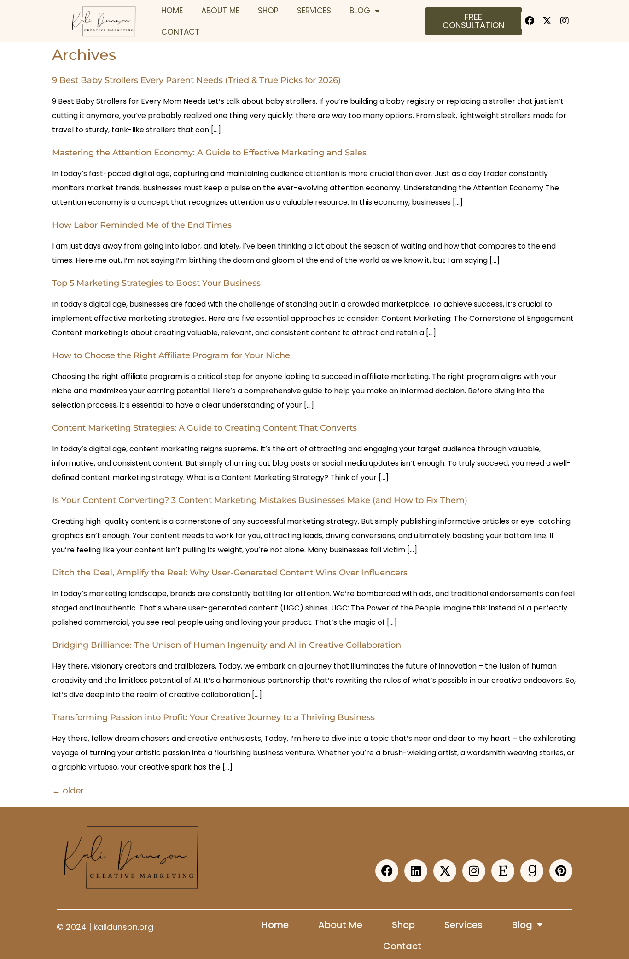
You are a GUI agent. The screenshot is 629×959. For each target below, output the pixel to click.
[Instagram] (564, 20)
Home (172, 10)
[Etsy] (502, 870)
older (68, 790)
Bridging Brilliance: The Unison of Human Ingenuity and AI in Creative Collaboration (226, 645)
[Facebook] (529, 20)
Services (314, 10)
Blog (359, 10)
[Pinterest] (560, 870)
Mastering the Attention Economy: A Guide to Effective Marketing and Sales (209, 153)
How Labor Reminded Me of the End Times (142, 225)
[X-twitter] (547, 20)
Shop (268, 10)
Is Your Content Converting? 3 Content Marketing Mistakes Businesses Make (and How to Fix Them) (259, 500)
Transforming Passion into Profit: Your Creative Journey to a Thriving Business (213, 717)
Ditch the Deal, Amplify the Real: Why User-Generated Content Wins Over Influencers (230, 573)
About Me (220, 10)
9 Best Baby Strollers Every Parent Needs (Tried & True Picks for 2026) (196, 80)
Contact (180, 31)
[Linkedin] (415, 870)
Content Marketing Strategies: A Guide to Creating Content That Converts (204, 428)
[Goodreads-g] (531, 870)
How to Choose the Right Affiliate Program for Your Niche (171, 355)
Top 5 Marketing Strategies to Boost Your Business (156, 283)
